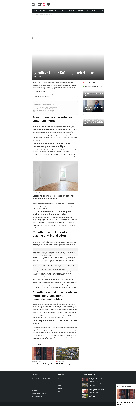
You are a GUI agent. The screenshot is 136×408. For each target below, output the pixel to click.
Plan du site (34, 390)
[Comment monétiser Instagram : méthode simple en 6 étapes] (85, 391)
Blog (87, 10)
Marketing (62, 10)
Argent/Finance (52, 10)
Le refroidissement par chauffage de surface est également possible (47, 108)
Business (42, 10)
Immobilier (71, 10)
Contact (93, 10)
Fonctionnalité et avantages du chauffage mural (44, 104)
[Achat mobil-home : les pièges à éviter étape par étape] (67, 353)
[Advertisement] (68, 27)
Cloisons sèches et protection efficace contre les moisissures (46, 107)
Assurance (80, 10)
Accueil (35, 10)
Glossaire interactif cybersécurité (39, 393)
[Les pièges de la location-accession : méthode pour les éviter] (85, 396)
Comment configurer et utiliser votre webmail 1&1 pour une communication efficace (93, 122)
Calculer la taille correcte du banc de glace (93, 94)
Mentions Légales (35, 388)
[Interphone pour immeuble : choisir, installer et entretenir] (126, 394)
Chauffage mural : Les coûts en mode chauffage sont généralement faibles (49, 111)
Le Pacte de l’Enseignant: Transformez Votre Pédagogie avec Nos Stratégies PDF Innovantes (93, 108)
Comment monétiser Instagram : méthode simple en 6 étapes (96, 390)
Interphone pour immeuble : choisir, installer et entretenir (125, 403)
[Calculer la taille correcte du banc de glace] (93, 92)
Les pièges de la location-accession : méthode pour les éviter (96, 395)
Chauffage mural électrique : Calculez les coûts (44, 113)
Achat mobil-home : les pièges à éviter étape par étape (67, 365)
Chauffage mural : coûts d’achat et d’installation (44, 110)
